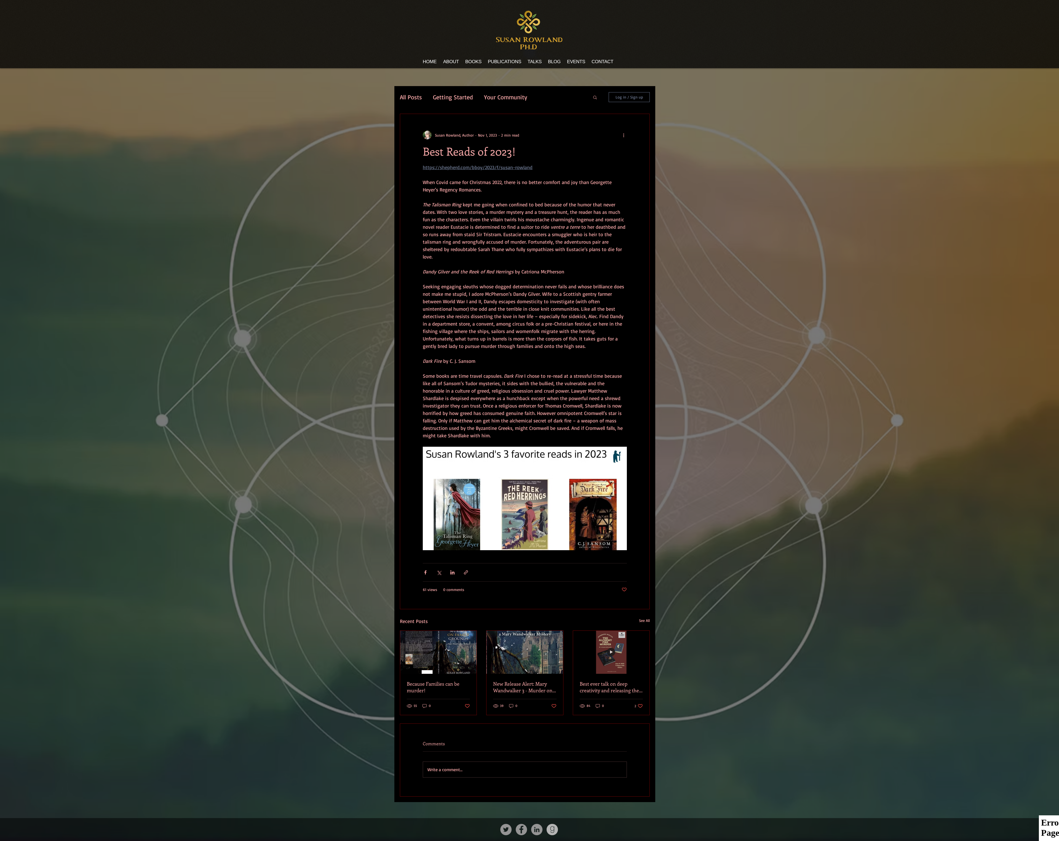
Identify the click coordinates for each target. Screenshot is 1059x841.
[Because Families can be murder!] (438, 652)
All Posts (411, 97)
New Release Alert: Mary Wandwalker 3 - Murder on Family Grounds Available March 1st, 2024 (522, 687)
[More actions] (623, 135)
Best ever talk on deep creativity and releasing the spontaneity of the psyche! (609, 687)
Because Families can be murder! (433, 687)
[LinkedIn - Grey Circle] (536, 829)
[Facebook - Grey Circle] (521, 829)
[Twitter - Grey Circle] (506, 829)
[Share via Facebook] (425, 572)
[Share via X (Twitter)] (439, 572)
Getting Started (453, 97)
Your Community (505, 97)
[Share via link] (466, 572)
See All (644, 620)
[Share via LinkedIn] (452, 572)
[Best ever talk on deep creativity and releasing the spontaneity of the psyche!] (611, 652)
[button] (595, 97)
